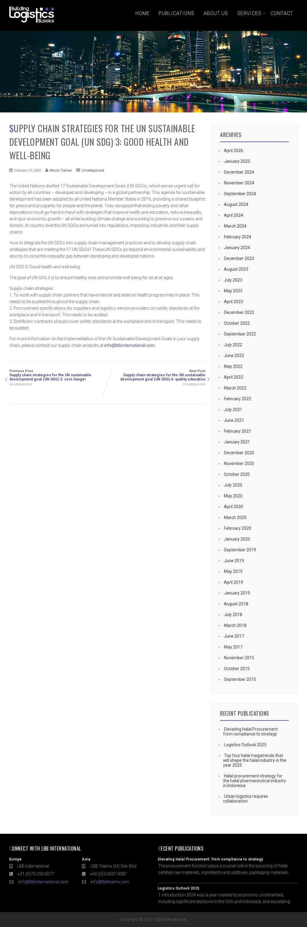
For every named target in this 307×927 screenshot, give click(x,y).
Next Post (162, 375)
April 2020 (233, 506)
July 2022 (233, 344)
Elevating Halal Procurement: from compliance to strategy (251, 731)
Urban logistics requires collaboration (245, 798)
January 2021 (237, 442)
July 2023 (233, 280)
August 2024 (236, 204)
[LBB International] (31, 22)
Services (249, 13)
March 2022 (235, 388)
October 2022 (237, 323)
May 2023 (233, 290)
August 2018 (236, 603)
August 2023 (236, 269)
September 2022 (240, 334)
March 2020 (235, 517)
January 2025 (237, 161)
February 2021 (237, 431)
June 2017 (234, 636)
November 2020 (239, 463)
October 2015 (237, 668)
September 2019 (240, 549)
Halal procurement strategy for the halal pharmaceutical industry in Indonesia (254, 780)
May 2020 (233, 495)
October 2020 (237, 474)
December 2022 (239, 312)
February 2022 (237, 398)
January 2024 (237, 247)
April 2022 (233, 377)
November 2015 (239, 657)
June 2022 (234, 355)
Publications (177, 13)
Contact (281, 13)
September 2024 (240, 193)
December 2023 (239, 258)
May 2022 (233, 366)
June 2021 (234, 420)
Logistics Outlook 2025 (245, 744)
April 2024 (233, 215)
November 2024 (239, 182)
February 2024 (237, 236)
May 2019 (233, 571)
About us (216, 13)
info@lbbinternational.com (129, 345)
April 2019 (233, 582)
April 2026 (233, 150)
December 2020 (239, 452)
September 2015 (240, 679)
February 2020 (237, 528)
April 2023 (233, 301)
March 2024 (235, 226)
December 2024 (239, 172)
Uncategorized (93, 170)
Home (143, 13)
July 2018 (233, 614)
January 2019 (237, 593)
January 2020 (237, 539)
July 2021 (233, 409)
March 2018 (235, 625)
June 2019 (234, 560)
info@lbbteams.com (110, 881)
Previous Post (50, 375)
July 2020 (233, 485)
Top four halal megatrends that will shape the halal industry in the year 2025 (254, 760)
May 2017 (233, 647)
